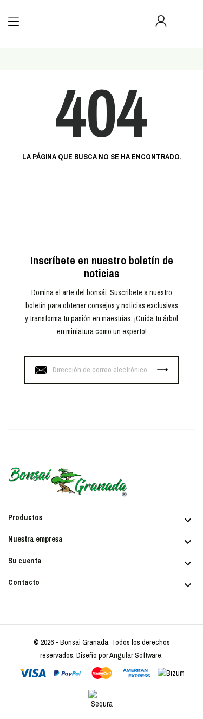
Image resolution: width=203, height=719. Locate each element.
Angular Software (135, 655)
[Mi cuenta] (161, 21)
